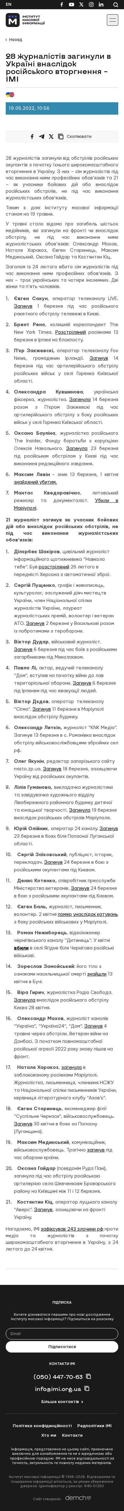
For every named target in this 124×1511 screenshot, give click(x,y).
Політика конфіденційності (42, 1426)
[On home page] (19, 20)
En (8, 4)
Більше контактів (60, 1402)
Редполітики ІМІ (94, 1426)
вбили (21, 948)
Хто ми (48, 1435)
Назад (15, 39)
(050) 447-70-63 (58, 1377)
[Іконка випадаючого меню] (112, 20)
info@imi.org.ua (58, 1389)
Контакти (72, 1435)
